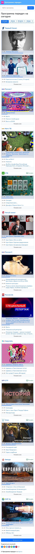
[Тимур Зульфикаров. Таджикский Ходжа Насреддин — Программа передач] (17, 511)
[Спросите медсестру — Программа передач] (17, 64)
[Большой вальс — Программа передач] (17, 264)
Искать (30, 8)
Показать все (17, 84)
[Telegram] (7, 547)
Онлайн (30, 173)
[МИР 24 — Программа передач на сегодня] (3, 499)
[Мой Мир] (14, 547)
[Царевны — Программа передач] (17, 353)
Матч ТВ (8, 129)
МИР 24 (8, 499)
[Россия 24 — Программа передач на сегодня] (3, 295)
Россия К (8, 252)
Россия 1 (8, 89)
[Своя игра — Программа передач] (17, 185)
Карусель (9, 341)
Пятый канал (10, 213)
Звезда (8, 459)
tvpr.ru (20, 551)
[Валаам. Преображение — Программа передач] (17, 432)
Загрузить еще (17, 540)
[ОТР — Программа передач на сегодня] (3, 380)
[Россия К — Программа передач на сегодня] (3, 252)
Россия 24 (9, 295)
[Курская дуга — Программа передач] (17, 472)
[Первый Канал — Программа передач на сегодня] (3, 28)
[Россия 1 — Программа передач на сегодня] (3, 89)
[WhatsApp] (12, 547)
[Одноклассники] (4, 547)
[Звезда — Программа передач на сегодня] (3, 459)
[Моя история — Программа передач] (17, 393)
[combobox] (14, 7)
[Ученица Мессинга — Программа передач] (17, 40)
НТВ (6, 173)
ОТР (6, 380)
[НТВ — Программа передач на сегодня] (3, 173)
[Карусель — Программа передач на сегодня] (3, 341)
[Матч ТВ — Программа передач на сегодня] (3, 128)
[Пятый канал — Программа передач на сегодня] (3, 212)
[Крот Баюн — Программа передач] (17, 225)
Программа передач (12, 2)
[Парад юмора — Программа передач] (17, 101)
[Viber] (9, 547)
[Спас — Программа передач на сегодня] (3, 420)
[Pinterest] (16, 547)
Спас (7, 420)
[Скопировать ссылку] (19, 547)
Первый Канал (11, 28)
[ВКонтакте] (2, 547)
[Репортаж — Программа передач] (17, 307)
